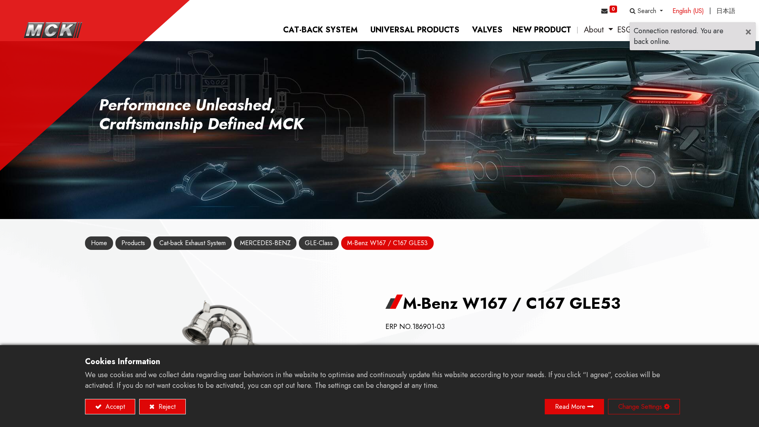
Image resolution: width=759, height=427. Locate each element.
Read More (570, 406)
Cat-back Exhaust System (192, 243)
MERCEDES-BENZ (265, 243)
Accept (114, 406)
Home (99, 243)
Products (133, 243)
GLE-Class (319, 243)
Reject (166, 406)
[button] (646, 11)
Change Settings (640, 406)
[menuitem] (320, 30)
